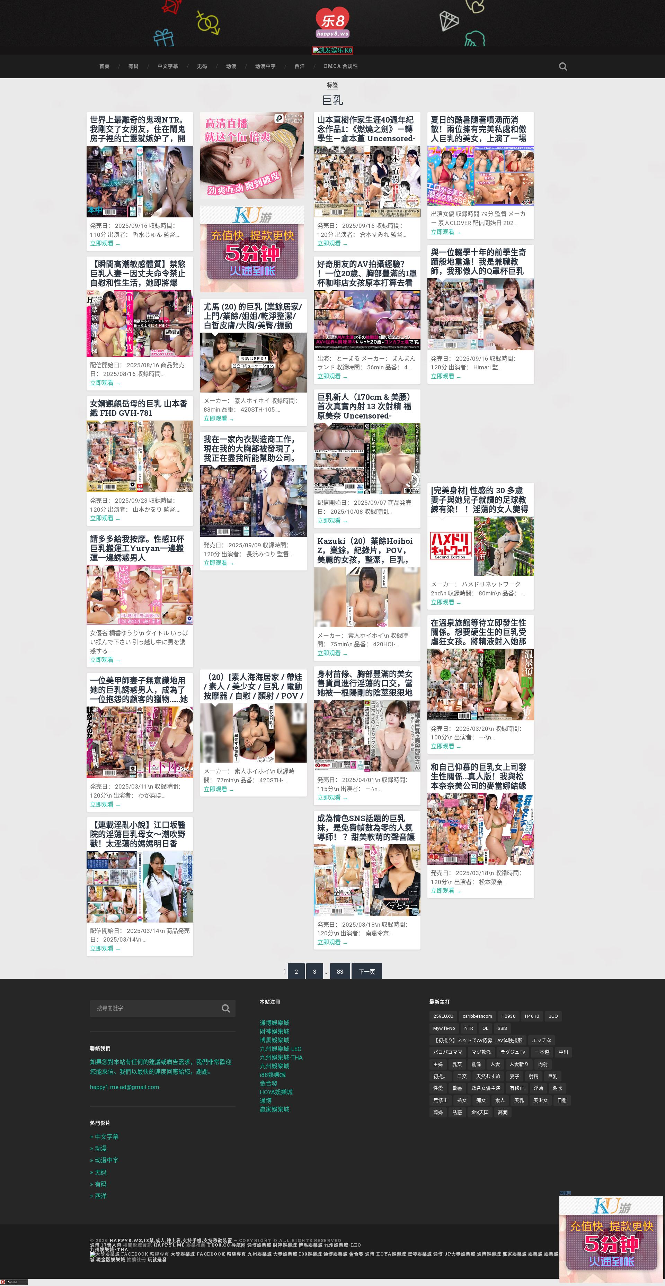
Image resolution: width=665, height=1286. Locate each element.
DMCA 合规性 (341, 66)
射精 (534, 1076)
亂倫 (476, 1064)
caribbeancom (477, 1016)
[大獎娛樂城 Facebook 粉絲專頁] (129, 1254)
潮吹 (557, 1088)
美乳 (519, 1100)
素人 (500, 1100)
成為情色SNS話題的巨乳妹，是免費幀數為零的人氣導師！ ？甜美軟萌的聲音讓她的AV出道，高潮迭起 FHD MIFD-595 (366, 827)
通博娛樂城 (274, 1022)
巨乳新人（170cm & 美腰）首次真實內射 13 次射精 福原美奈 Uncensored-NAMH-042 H (366, 406)
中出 (563, 1052)
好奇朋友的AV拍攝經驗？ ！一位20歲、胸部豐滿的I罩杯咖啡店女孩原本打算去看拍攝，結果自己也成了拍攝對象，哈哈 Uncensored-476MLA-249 (367, 273)
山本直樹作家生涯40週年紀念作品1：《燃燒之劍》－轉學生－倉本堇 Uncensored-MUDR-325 (366, 129)
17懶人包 (111, 1245)
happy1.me (169, 1245)
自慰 (562, 1100)
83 (340, 972)
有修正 (517, 1088)
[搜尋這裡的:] (163, 1008)
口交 (462, 1076)
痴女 (481, 1100)
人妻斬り (519, 1064)
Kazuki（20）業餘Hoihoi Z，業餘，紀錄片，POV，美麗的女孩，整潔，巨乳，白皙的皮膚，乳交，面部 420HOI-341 (365, 550)
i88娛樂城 (273, 1074)
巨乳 (553, 1076)
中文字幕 (168, 66)
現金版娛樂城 (110, 1259)
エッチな (541, 1040)
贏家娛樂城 (274, 1109)
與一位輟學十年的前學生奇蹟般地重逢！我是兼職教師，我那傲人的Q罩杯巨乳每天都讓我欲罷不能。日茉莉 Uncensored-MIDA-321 (479, 261)
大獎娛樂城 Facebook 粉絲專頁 (208, 1254)
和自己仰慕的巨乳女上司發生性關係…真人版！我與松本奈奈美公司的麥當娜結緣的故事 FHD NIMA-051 (478, 776)
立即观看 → (105, 243)
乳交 (457, 1064)
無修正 (440, 1100)
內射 (543, 1064)
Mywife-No (444, 1028)
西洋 (300, 66)
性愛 (438, 1088)
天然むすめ (488, 1076)
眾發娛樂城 (420, 1254)
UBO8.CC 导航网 (226, 1245)
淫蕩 (538, 1088)
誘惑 (457, 1112)
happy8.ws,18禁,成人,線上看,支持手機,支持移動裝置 (170, 1240)
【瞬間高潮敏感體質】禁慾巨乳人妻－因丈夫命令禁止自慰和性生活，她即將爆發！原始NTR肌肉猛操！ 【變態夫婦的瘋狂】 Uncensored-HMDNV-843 (138, 273)
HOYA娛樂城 (276, 1092)
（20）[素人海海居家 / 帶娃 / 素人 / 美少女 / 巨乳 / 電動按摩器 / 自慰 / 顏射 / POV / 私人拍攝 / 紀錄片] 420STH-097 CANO (253, 686)
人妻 (495, 1064)
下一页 (366, 972)
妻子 (515, 1076)
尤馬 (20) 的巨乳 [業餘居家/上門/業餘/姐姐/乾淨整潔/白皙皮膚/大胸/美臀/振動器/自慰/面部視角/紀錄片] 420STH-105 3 (253, 316)
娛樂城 (535, 1254)
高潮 (503, 1112)
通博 (266, 1100)
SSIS (502, 1028)
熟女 (462, 1100)
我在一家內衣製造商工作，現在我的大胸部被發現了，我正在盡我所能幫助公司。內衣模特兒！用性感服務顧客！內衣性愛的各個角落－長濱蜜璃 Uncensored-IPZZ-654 (251, 448)
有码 (133, 66)
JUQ (553, 1016)
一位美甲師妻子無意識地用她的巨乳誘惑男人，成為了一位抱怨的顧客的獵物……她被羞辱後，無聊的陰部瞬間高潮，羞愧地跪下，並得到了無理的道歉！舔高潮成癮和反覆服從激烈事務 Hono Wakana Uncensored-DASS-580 (139, 689)
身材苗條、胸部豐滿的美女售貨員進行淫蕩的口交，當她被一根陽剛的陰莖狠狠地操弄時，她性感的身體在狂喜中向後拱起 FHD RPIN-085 (365, 683)
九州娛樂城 (274, 1066)
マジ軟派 (481, 1052)
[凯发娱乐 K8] (332, 50)
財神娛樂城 (274, 1031)
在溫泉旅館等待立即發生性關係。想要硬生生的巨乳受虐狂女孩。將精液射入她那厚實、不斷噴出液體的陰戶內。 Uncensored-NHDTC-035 (480, 632)
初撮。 (440, 1076)
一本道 (542, 1052)
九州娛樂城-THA (281, 1057)
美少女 (540, 1100)
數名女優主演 (485, 1088)
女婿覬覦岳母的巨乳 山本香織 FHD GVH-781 (139, 408)
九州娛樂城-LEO (281, 1048)
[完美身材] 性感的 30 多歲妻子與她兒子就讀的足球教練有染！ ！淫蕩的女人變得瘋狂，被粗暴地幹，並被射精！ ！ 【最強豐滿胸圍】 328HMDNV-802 (480, 499)
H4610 (532, 1016)
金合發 (268, 1083)
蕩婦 (438, 1112)
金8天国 (480, 1112)
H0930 (509, 1016)
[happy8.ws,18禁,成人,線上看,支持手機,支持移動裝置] (332, 21)
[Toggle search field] (563, 66)
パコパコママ (447, 1052)
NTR (468, 1028)
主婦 (438, 1064)
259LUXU (443, 1016)
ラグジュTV (512, 1052)
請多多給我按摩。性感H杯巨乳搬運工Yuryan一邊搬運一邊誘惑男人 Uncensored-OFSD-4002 (137, 548)
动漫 (231, 66)
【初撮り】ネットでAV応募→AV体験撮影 (478, 1040)
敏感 (457, 1088)
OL (485, 1028)
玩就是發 (157, 1259)
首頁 (104, 66)
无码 (202, 66)
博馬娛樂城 (274, 1040)
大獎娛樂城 (285, 1254)
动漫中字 (265, 66)
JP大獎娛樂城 (460, 1254)
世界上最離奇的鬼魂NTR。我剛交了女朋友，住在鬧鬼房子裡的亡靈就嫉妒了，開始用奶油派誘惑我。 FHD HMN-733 (138, 129)
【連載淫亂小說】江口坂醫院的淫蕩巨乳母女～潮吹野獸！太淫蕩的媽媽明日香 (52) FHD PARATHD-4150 (138, 834)
